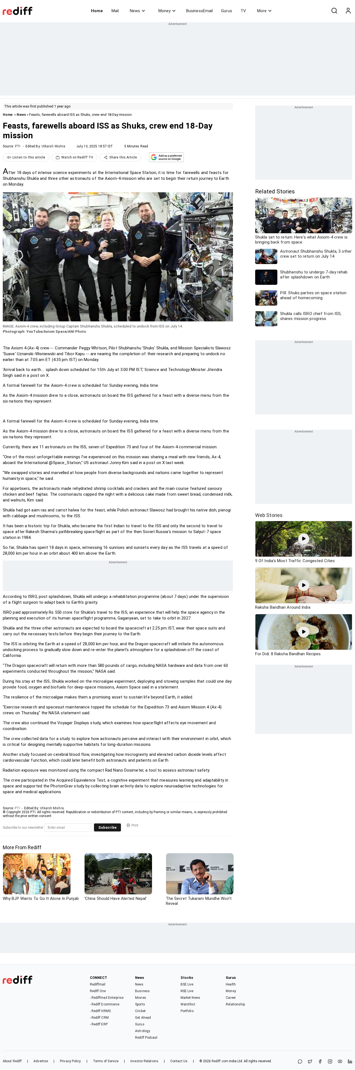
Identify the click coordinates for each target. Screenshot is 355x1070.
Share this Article (123, 157)
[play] (303, 538)
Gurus (226, 10)
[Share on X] (310, 1061)
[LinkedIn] (350, 1061)
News (135, 10)
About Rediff (12, 1061)
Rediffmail (98, 984)
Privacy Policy (70, 1061)
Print (134, 825)
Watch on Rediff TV (77, 157)
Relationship (235, 1004)
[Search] (334, 10)
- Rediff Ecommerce (105, 1004)
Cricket (140, 1011)
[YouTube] (340, 1061)
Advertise (41, 1061)
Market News (190, 998)
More (262, 10)
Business (142, 991)
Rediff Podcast (146, 1038)
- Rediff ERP (99, 1024)
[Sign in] (348, 10)
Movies (140, 998)
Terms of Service (106, 1061)
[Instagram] (330, 1061)
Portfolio (187, 1011)
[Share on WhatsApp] (300, 1061)
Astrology (142, 1031)
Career (231, 998)
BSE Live (187, 984)
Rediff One (98, 991)
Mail (115, 10)
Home (97, 10)
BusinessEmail (199, 10)
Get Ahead (143, 1018)
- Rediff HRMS (100, 1011)
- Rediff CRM (99, 1018)
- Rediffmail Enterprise (106, 998)
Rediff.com (220, 1061)
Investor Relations (144, 1061)
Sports (140, 1004)
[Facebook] (320, 1061)
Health (231, 984)
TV (243, 10)
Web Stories (269, 515)
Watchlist (188, 1004)
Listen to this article (28, 157)
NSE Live (187, 991)
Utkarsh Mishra (53, 146)
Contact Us (178, 1061)
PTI (17, 146)
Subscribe (107, 827)
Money (164, 10)
